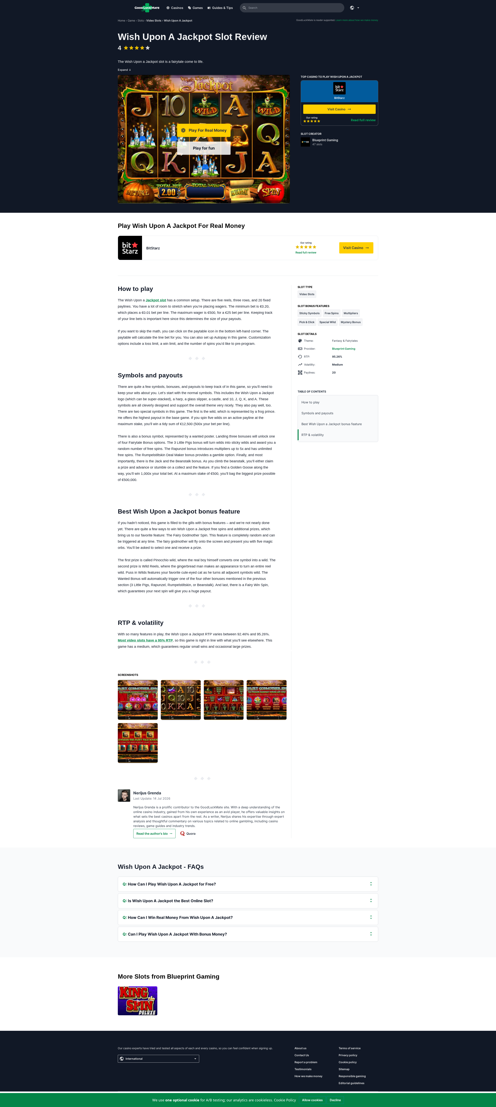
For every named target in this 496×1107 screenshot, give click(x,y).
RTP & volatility (312, 435)
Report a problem (305, 1062)
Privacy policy (348, 1055)
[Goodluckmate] (147, 7)
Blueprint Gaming (325, 140)
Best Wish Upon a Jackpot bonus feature (331, 424)
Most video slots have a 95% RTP (145, 640)
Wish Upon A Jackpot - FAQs (161, 866)
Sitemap (344, 1069)
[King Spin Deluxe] (137, 1000)
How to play (310, 402)
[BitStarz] (339, 88)
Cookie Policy (285, 1100)
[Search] (244, 7)
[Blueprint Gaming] (305, 142)
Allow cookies (312, 1100)
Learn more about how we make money (357, 20)
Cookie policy (348, 1062)
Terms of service (350, 1048)
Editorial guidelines (351, 1083)
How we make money (308, 1076)
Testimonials (303, 1069)
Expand (124, 69)
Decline (335, 1100)
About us (300, 1048)
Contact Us (301, 1055)
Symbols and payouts (317, 413)
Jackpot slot (156, 300)
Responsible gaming (352, 1076)
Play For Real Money (208, 130)
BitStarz (339, 97)
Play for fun (204, 148)
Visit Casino (358, 249)
